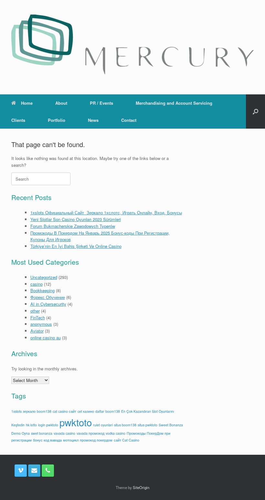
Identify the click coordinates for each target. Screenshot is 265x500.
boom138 (44, 411)
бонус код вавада (47, 440)
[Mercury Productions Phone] (48, 470)
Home (27, 103)
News (93, 120)
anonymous (41, 324)
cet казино (86, 411)
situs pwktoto (147, 424)
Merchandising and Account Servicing (174, 103)
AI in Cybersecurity (48, 304)
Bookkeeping (42, 290)
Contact (128, 120)
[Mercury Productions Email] (34, 470)
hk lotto (31, 424)
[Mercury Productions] (132, 44)
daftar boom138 (107, 411)
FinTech (37, 317)
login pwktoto (48, 424)
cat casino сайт (64, 411)
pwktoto (75, 422)
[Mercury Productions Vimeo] (21, 470)
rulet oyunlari (103, 424)
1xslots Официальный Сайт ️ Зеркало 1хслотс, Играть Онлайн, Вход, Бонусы (106, 212)
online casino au (45, 338)
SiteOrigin (141, 487)
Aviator (37, 331)
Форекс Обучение (47, 297)
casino (36, 284)
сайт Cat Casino (126, 440)
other (35, 311)
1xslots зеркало (23, 411)
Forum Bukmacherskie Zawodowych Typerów (72, 226)
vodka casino (115, 433)
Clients (18, 120)
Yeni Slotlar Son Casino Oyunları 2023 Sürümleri (75, 219)
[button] (255, 111)
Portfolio (56, 120)
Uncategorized (43, 277)
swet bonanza (41, 433)
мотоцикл (71, 440)
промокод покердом (96, 440)
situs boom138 (125, 424)
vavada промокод (90, 433)
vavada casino (64, 433)
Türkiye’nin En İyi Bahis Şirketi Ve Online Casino (76, 246)
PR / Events (101, 103)
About (61, 103)
